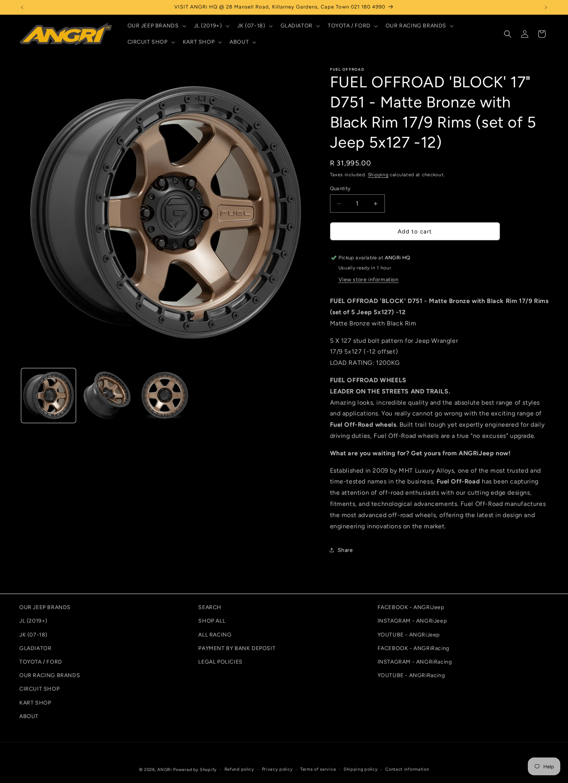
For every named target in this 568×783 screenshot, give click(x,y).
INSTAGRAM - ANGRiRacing (415, 661)
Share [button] (345, 550)
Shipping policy (361, 769)
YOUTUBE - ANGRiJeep (409, 634)
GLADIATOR (35, 648)
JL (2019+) (33, 621)
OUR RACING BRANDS (49, 675)
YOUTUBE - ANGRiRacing (411, 675)
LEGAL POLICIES (220, 661)
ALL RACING (214, 634)
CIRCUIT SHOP (39, 689)
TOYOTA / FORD (40, 661)
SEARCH (209, 607)
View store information (368, 279)
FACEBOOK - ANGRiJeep (411, 607)
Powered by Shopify (195, 769)
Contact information (407, 769)
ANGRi (164, 769)
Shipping (378, 174)
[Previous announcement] (22, 7)
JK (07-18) (33, 634)
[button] (156, 26)
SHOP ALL (211, 621)
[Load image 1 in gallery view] (48, 395)
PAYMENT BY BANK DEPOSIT (236, 648)
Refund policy (239, 769)
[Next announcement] (545, 7)
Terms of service (318, 769)
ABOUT (29, 716)
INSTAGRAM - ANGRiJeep (412, 621)
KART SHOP (35, 702)
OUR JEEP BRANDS (45, 607)
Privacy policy (277, 769)
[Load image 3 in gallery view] (165, 395)
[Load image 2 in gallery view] (107, 395)
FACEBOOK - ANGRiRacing (413, 648)
